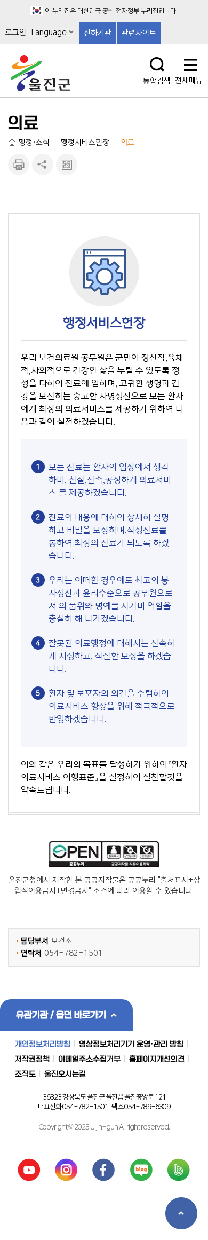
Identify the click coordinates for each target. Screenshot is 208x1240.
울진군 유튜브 (29, 1169)
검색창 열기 (157, 64)
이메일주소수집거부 (89, 1059)
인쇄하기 (18, 164)
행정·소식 (34, 142)
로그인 (15, 32)
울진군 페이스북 (103, 1169)
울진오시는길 (65, 1074)
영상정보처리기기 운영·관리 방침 (131, 1044)
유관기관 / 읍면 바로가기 (61, 1015)
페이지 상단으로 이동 (181, 1213)
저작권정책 (32, 1059)
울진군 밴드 (178, 1169)
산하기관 (97, 33)
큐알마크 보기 (66, 164)
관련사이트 (139, 33)
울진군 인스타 (66, 1169)
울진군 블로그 (141, 1169)
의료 (127, 142)
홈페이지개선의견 (157, 1059)
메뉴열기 (190, 65)
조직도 (25, 1074)
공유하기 (42, 164)
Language (49, 32)
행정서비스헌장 (85, 142)
